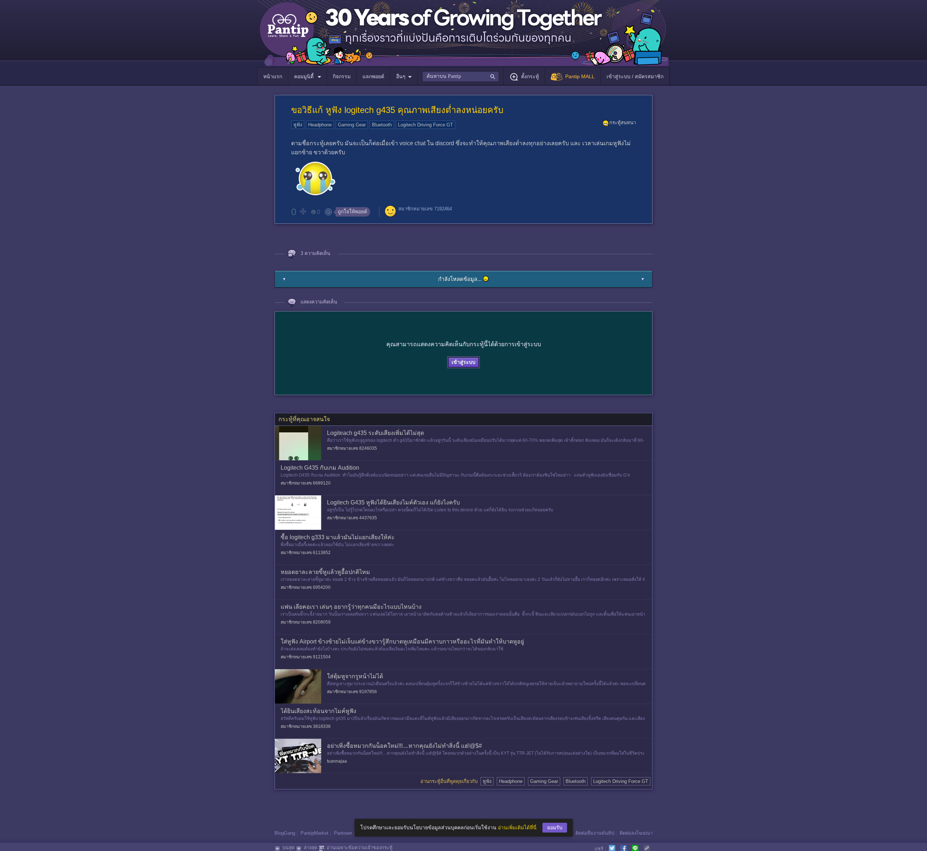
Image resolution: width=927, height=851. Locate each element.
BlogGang (284, 833)
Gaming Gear (352, 124)
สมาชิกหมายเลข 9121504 (306, 656)
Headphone (320, 124)
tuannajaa (337, 761)
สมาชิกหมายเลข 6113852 (306, 552)
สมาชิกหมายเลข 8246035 (352, 448)
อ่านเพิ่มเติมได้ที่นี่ (517, 827)
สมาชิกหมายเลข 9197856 (352, 691)
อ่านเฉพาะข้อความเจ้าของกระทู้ (360, 847)
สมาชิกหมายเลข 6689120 (306, 483)
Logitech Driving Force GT (425, 124)
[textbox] (460, 76)
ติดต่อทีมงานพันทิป (594, 833)
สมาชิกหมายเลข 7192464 (425, 208)
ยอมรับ (554, 827)
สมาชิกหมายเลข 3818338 (306, 726)
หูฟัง (297, 124)
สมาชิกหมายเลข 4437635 (352, 517)
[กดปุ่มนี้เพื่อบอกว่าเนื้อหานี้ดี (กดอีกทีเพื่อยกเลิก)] (303, 211)
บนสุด (288, 847)
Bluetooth (382, 124)
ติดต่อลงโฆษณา (636, 833)
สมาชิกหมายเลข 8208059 (306, 622)
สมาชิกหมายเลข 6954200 (306, 587)
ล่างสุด (310, 847)
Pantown (343, 833)
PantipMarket (314, 833)
